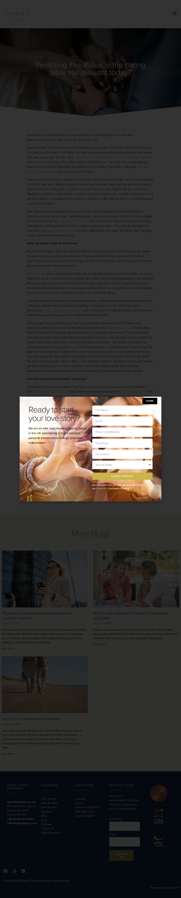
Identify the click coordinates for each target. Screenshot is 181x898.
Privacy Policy (102, 488)
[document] (90, 449)
